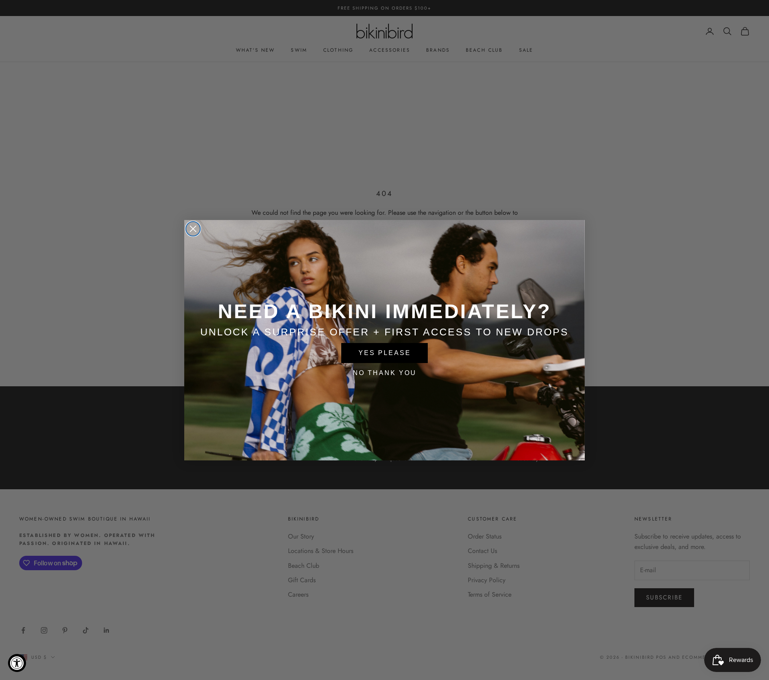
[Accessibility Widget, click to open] (17, 663)
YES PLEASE (384, 352)
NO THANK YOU (385, 372)
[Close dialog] (193, 229)
